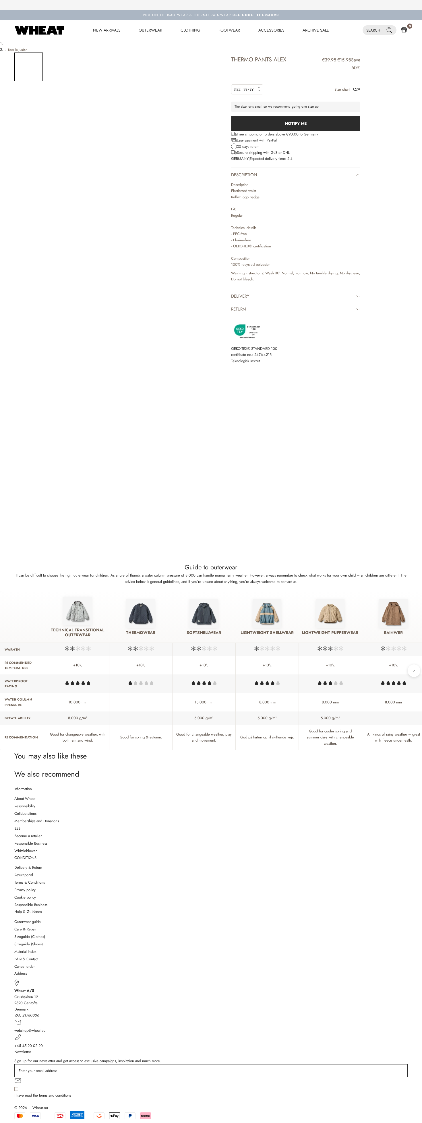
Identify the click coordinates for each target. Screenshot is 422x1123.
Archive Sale (316, 30)
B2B (17, 828)
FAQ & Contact (26, 959)
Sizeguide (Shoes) (28, 944)
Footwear (229, 30)
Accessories (271, 30)
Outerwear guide (27, 921)
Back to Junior (17, 49)
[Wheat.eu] (39, 30)
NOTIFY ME (296, 123)
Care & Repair (25, 929)
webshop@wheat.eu (30, 1030)
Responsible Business (30, 843)
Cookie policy (25, 897)
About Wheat (24, 798)
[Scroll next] (414, 670)
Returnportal (23, 875)
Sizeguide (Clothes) (29, 936)
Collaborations (25, 813)
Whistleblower (25, 851)
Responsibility (24, 806)
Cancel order (24, 966)
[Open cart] (404, 30)
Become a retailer (28, 836)
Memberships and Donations (36, 821)
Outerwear (150, 30)
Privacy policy (25, 890)
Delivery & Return (28, 867)
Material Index (25, 951)
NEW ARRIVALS (107, 30)
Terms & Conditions (29, 882)
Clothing (190, 30)
